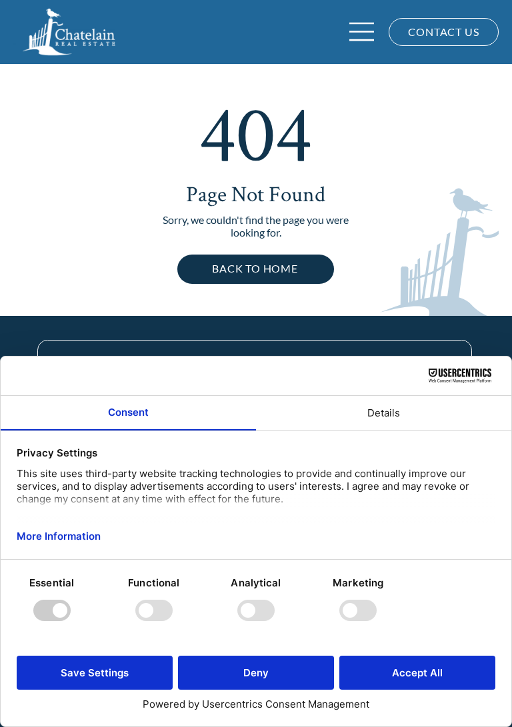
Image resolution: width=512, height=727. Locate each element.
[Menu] (362, 31)
